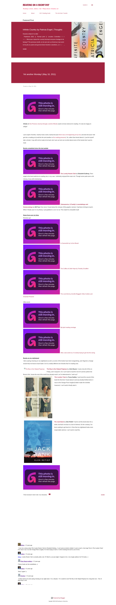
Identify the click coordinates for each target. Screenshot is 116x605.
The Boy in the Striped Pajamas (57, 369)
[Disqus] (61, 519)
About (32, 13)
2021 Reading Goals (44, 13)
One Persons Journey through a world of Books (43, 124)
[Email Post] (50, 495)
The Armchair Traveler (61, 13)
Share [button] (25, 49)
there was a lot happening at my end (70, 134)
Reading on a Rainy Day (36, 5)
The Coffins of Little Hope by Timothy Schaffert (74, 268)
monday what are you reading (37, 495)
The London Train (60, 377)
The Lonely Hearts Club (68, 173)
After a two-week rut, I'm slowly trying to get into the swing (78, 352)
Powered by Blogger (59, 598)
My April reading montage (68, 327)
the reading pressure (59, 137)
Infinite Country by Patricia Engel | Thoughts (42, 29)
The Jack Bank (59, 422)
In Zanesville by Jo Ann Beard (70, 243)
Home (24, 13)
